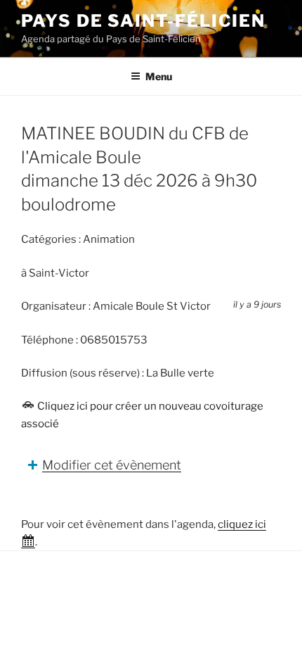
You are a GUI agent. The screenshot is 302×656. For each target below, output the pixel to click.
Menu (158, 76)
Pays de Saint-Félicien (143, 21)
